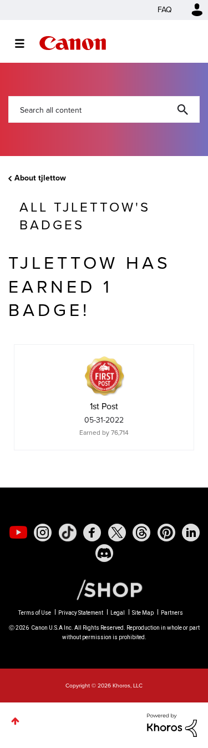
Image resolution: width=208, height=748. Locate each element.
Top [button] (15, 721)
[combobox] (104, 109)
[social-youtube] (18, 532)
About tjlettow (40, 178)
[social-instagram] (43, 532)
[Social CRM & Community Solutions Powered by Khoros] (172, 724)
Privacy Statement (80, 613)
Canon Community (72, 43)
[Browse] (25, 43)
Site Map (143, 613)
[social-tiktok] (68, 532)
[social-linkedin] (191, 532)
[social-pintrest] (166, 532)
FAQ (165, 10)
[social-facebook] (92, 532)
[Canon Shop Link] (104, 589)
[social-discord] (104, 553)
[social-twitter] (117, 532)
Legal (117, 613)
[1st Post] (104, 376)
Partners (172, 613)
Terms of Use (34, 613)
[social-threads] (141, 532)
